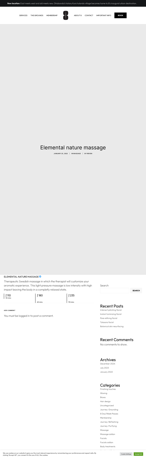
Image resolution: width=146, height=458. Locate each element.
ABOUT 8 (78, 15)
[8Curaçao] (65, 15)
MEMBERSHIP (51, 15)
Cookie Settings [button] (126, 454)
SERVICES (23, 15)
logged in (24, 315)
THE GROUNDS (37, 15)
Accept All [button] (138, 454)
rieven (89, 153)
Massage (77, 153)
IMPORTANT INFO (103, 15)
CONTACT (89, 15)
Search (104, 285)
